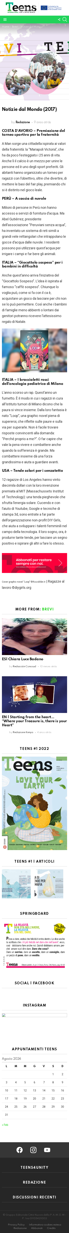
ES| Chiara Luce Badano (22, 659)
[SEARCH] (64, 19)
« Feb (5, 1124)
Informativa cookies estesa (45, 1225)
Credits (51, 1228)
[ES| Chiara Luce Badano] (34, 636)
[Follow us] (59, 19)
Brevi (48, 609)
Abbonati (37, 1228)
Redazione (20, 1228)
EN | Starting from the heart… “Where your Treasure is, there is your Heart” (34, 721)
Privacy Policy (16, 1225)
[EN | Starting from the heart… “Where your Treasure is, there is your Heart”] (34, 694)
